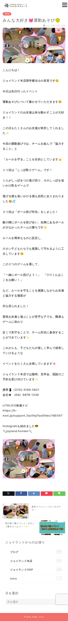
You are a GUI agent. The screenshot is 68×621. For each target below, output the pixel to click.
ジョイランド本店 (35, 561)
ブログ (7, 14)
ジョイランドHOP (35, 569)
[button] (64, 4)
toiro (35, 578)
